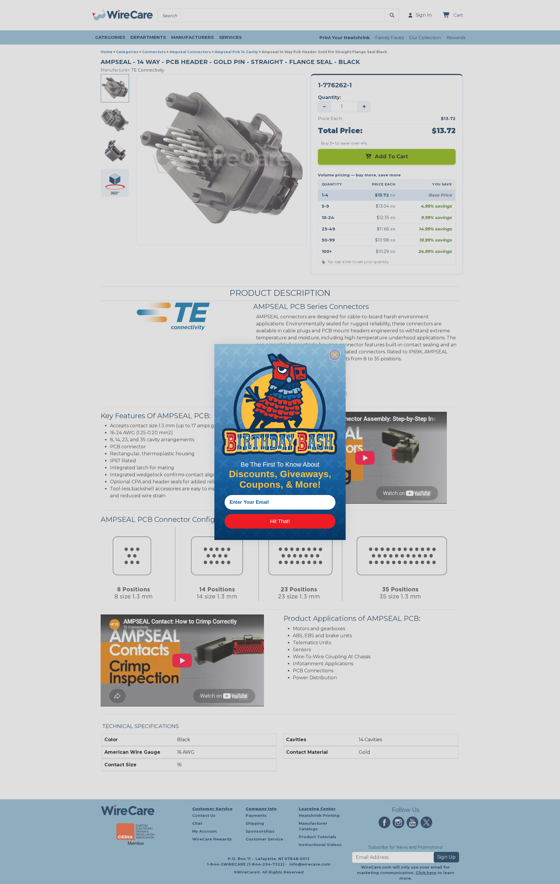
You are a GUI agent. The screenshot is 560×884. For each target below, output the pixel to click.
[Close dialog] (335, 355)
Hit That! (280, 521)
